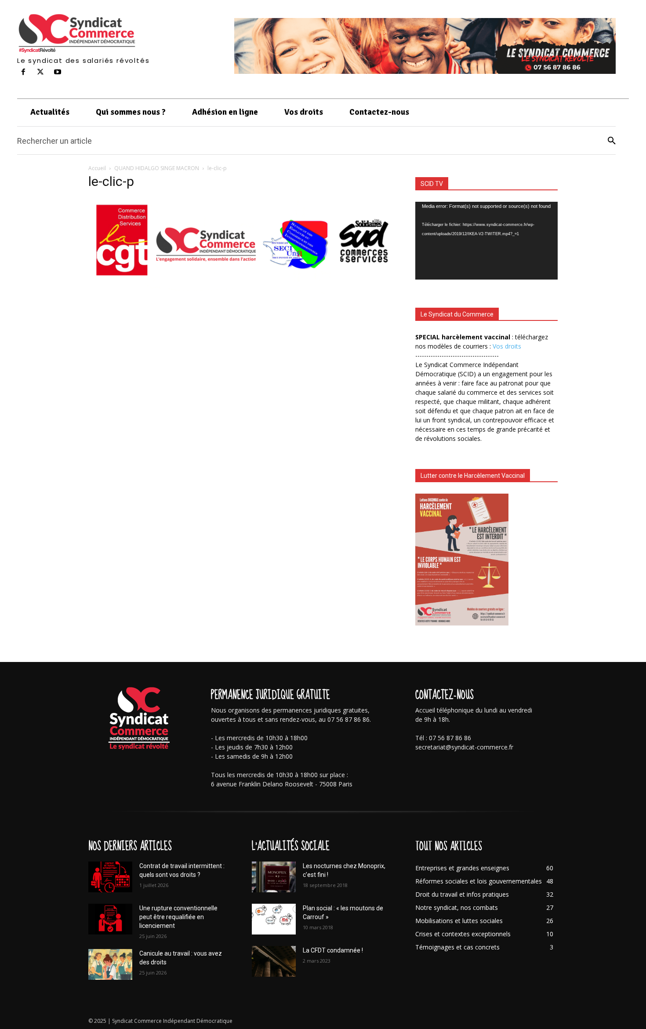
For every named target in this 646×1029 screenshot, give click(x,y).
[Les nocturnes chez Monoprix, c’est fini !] (274, 877)
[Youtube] (57, 72)
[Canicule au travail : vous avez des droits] (110, 964)
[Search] (612, 141)
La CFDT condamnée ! (333, 950)
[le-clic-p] (241, 298)
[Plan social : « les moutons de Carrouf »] (274, 919)
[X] (40, 72)
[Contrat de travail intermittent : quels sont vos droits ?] (110, 877)
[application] (486, 241)
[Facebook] (23, 72)
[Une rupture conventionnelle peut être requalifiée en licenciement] (110, 919)
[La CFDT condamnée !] (274, 961)
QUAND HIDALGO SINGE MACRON (156, 168)
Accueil (97, 168)
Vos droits (507, 346)
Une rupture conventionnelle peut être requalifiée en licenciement (178, 917)
